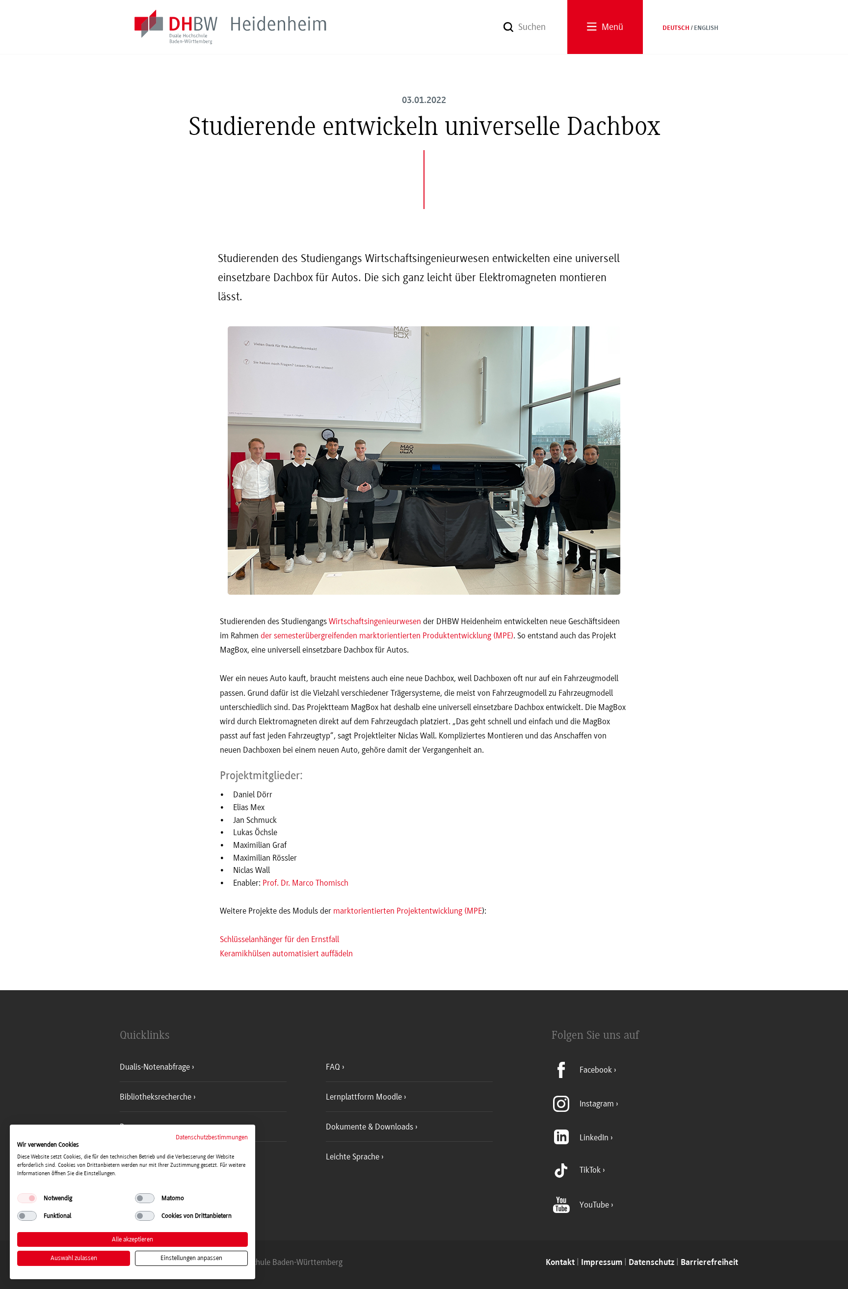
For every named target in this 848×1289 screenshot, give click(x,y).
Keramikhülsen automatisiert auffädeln (286, 953)
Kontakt (560, 1263)
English (706, 28)
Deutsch (675, 28)
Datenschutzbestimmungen (212, 1137)
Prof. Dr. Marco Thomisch (305, 883)
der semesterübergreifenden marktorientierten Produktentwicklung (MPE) (387, 635)
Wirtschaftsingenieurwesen (375, 621)
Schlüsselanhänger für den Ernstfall (279, 939)
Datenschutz (651, 1263)
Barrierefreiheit (709, 1263)
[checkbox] (27, 1198)
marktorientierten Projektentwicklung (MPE (407, 911)
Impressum (601, 1263)
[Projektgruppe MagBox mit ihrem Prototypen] (424, 470)
